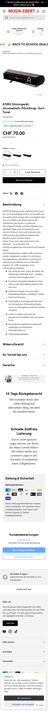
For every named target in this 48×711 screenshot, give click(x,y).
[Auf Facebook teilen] (16, 193)
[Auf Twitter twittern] (11, 193)
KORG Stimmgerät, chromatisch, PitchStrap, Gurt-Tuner (22, 53)
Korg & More (8, 117)
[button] (44, 11)
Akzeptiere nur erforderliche (24, 704)
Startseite (6, 51)
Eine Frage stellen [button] (24, 556)
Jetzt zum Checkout (24, 180)
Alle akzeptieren (24, 698)
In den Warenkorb (32, 172)
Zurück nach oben (24, 589)
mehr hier (10, 623)
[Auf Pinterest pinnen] (21, 193)
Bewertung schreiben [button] (24, 550)
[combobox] (24, 17)
